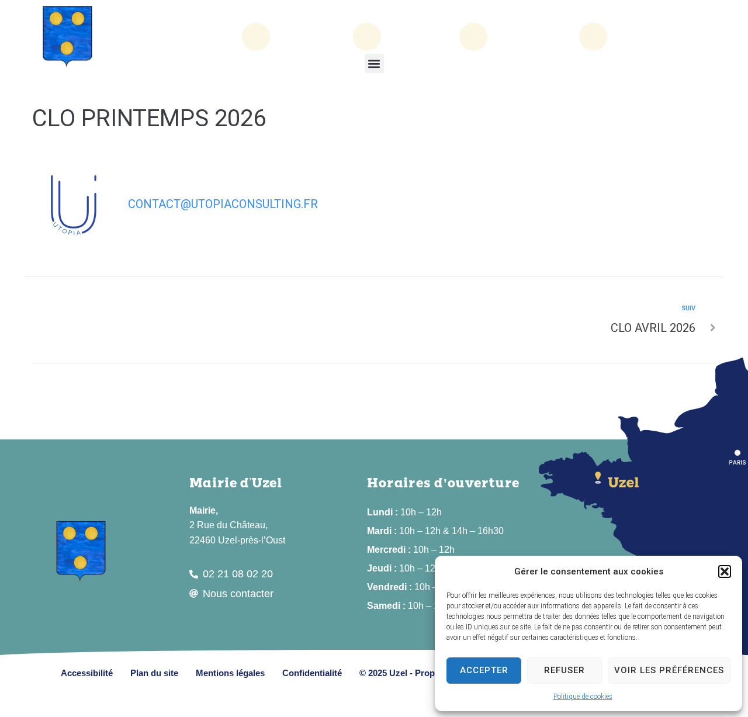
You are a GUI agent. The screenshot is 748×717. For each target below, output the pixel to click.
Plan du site (154, 673)
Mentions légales (230, 673)
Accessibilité (87, 673)
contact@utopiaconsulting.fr (223, 204)
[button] (724, 571)
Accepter (484, 670)
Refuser (564, 670)
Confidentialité (312, 673)
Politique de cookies (582, 696)
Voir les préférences (669, 670)
